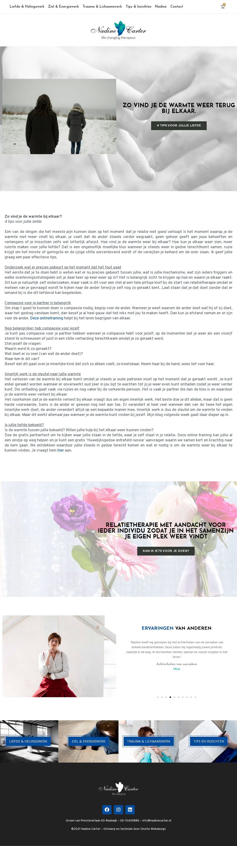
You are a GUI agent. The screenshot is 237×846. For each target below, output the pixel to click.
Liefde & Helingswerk (27, 7)
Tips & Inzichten (138, 7)
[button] (158, 697)
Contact (176, 7)
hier (60, 450)
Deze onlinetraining (46, 318)
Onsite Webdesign (153, 829)
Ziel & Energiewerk (63, 7)
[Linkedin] (130, 809)
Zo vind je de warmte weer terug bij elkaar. (179, 108)
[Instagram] (118, 809)
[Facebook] (107, 809)
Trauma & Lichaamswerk (102, 7)
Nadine (161, 7)
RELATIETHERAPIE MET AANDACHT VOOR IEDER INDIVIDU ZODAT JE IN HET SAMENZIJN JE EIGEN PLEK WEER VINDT (166, 531)
